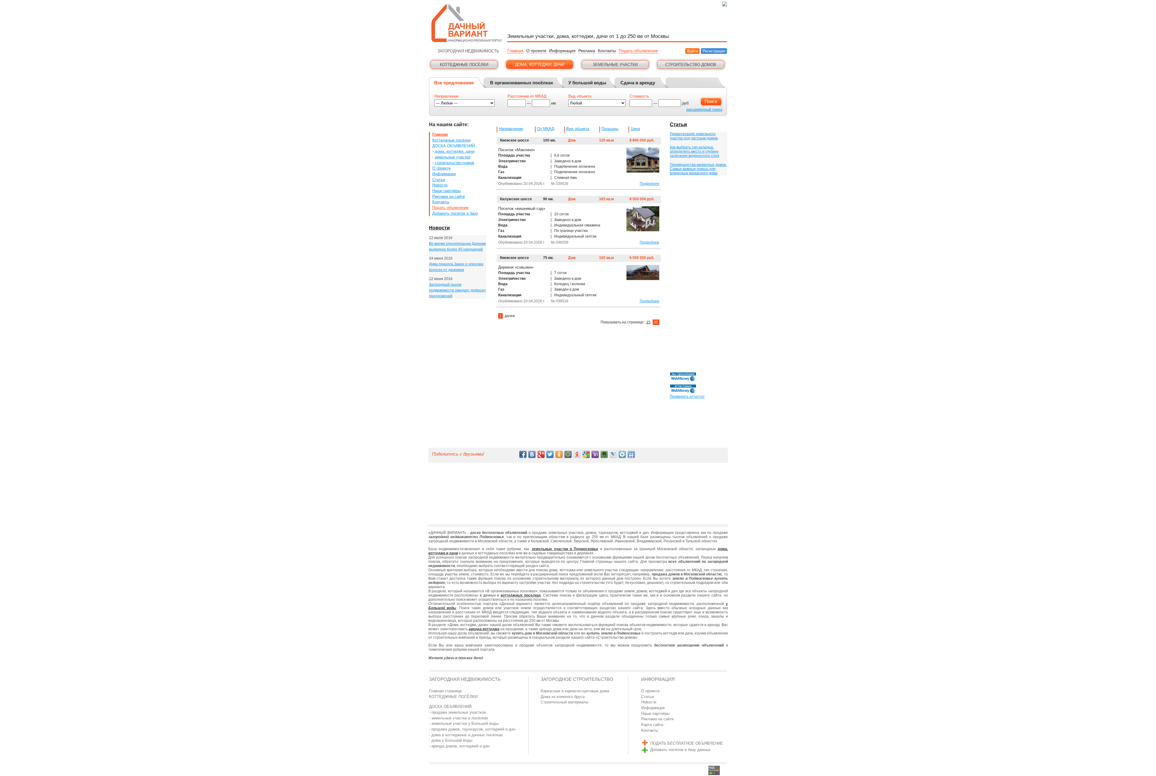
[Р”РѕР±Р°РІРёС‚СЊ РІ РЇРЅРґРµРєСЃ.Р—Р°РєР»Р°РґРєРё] (577, 454)
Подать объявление (638, 50)
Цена (635, 128)
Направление (511, 128)
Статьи (438, 179)
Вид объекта (577, 128)
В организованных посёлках (521, 82)
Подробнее (649, 184)
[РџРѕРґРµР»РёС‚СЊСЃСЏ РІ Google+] (541, 454)
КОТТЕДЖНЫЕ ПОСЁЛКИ (453, 696)
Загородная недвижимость (465, 679)
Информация (562, 50)
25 (656, 322)
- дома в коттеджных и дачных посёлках (466, 735)
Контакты (607, 50)
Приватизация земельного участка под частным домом (694, 136)
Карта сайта (652, 724)
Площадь (610, 128)
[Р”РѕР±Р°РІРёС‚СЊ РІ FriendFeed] (631, 454)
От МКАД (545, 128)
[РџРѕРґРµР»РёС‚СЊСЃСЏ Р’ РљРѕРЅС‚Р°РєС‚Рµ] (532, 454)
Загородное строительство (577, 679)
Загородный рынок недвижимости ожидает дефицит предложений (457, 290)
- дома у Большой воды (450, 740)
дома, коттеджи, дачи (454, 151)
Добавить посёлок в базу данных (680, 749)
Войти (692, 51)
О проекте (536, 50)
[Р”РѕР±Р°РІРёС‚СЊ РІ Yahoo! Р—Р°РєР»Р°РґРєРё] (595, 454)
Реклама (586, 50)
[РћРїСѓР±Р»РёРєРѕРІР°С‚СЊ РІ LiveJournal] (613, 454)
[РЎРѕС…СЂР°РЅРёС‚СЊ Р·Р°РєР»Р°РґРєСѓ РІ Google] (586, 454)
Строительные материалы (564, 702)
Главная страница (445, 691)
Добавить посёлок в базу (455, 213)
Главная (515, 50)
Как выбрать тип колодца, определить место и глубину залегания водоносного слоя (694, 151)
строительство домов (454, 162)
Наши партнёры (446, 191)
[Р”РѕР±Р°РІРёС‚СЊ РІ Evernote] (604, 454)
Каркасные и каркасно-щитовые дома (575, 691)
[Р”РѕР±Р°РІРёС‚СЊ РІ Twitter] (550, 454)
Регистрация (714, 51)
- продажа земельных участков (457, 712)
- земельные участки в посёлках (458, 718)
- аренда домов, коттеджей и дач (459, 746)
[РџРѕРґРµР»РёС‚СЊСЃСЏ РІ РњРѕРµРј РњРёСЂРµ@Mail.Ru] (568, 454)
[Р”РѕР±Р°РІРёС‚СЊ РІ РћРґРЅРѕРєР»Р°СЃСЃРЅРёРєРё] (559, 454)
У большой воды (587, 82)
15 (648, 322)
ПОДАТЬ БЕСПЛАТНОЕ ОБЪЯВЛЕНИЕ (686, 743)
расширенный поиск (704, 109)
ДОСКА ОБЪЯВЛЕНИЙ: (454, 146)
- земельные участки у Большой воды (464, 723)
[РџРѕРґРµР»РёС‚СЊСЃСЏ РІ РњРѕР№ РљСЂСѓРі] (622, 454)
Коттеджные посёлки (451, 140)
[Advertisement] (698, 274)
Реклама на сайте (448, 196)
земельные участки (452, 157)
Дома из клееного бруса (563, 696)
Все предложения (454, 82)
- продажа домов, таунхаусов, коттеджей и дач (472, 729)
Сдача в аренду (637, 82)
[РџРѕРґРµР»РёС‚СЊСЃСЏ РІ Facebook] (523, 454)
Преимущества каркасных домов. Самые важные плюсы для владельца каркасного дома (698, 169)
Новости (439, 185)
